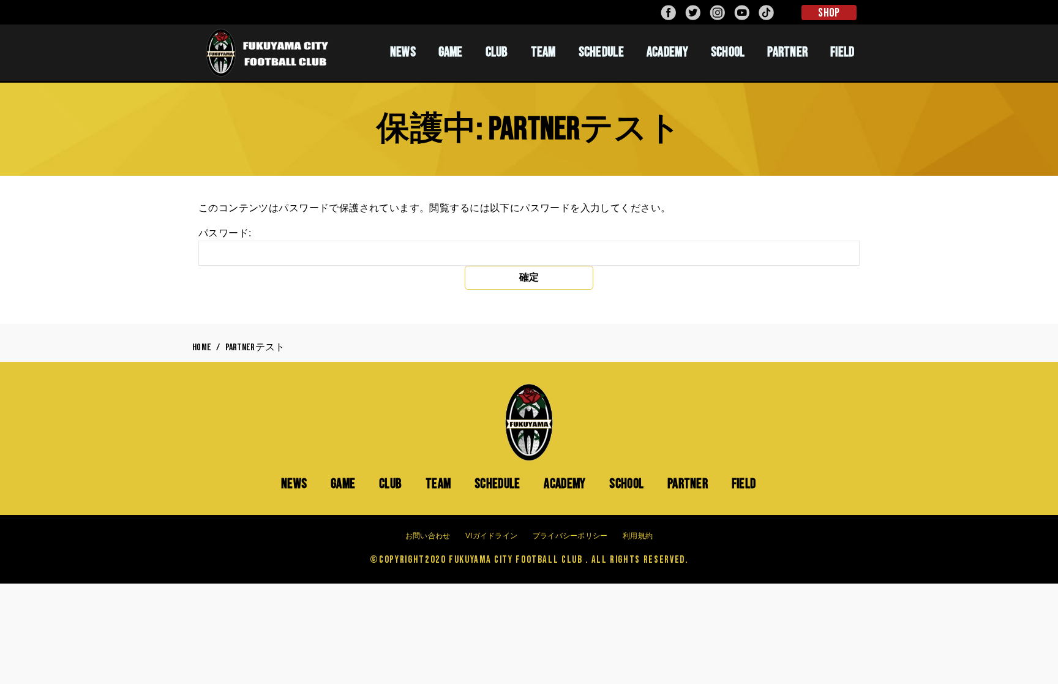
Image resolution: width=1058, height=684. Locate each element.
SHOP (828, 13)
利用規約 (638, 536)
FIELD (842, 52)
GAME (450, 52)
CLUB (497, 52)
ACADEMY (667, 52)
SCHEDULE (601, 52)
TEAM (543, 52)
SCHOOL (728, 52)
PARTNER (787, 52)
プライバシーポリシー (570, 536)
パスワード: (224, 232)
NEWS (403, 52)
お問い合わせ (428, 536)
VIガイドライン (491, 536)
